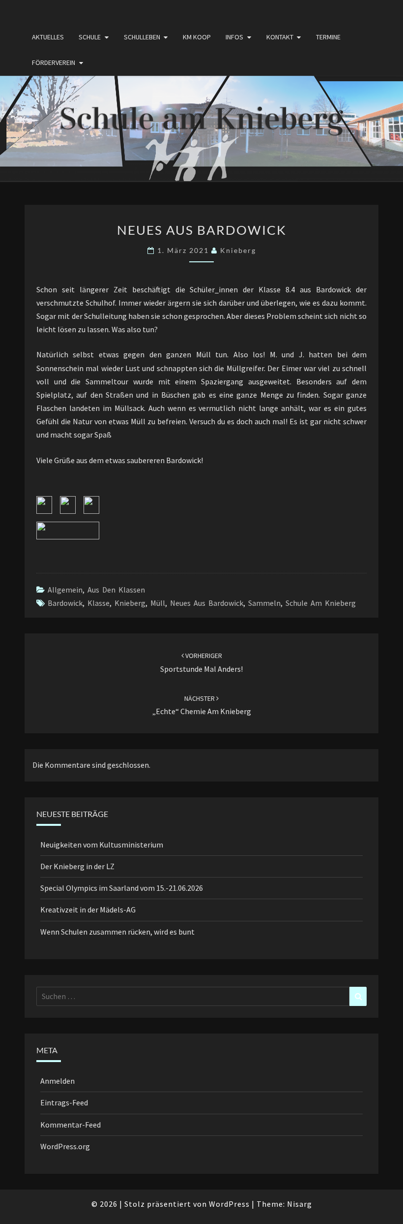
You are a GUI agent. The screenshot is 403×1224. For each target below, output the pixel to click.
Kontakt (279, 36)
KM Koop (197, 36)
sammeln (264, 603)
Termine (328, 36)
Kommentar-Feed (70, 1125)
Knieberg (130, 603)
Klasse (98, 603)
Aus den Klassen (116, 590)
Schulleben (142, 36)
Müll (157, 603)
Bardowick (65, 603)
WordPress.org (65, 1146)
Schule (90, 36)
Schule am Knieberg (321, 603)
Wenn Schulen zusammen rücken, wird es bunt (117, 932)
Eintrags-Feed (64, 1102)
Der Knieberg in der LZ (77, 866)
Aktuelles (48, 36)
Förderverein (53, 62)
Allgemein (65, 590)
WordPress (229, 1204)
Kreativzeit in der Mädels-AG (88, 909)
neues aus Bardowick (206, 603)
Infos (234, 36)
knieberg (238, 250)
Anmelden (57, 1081)
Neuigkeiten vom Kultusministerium (101, 844)
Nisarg (299, 1204)
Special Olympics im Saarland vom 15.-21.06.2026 (121, 888)
